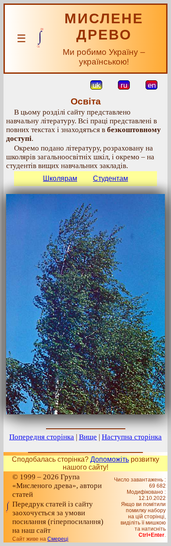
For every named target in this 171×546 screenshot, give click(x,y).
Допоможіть (109, 459)
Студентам (110, 178)
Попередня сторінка (41, 437)
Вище (88, 437)
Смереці (57, 539)
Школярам (60, 178)
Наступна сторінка (132, 437)
